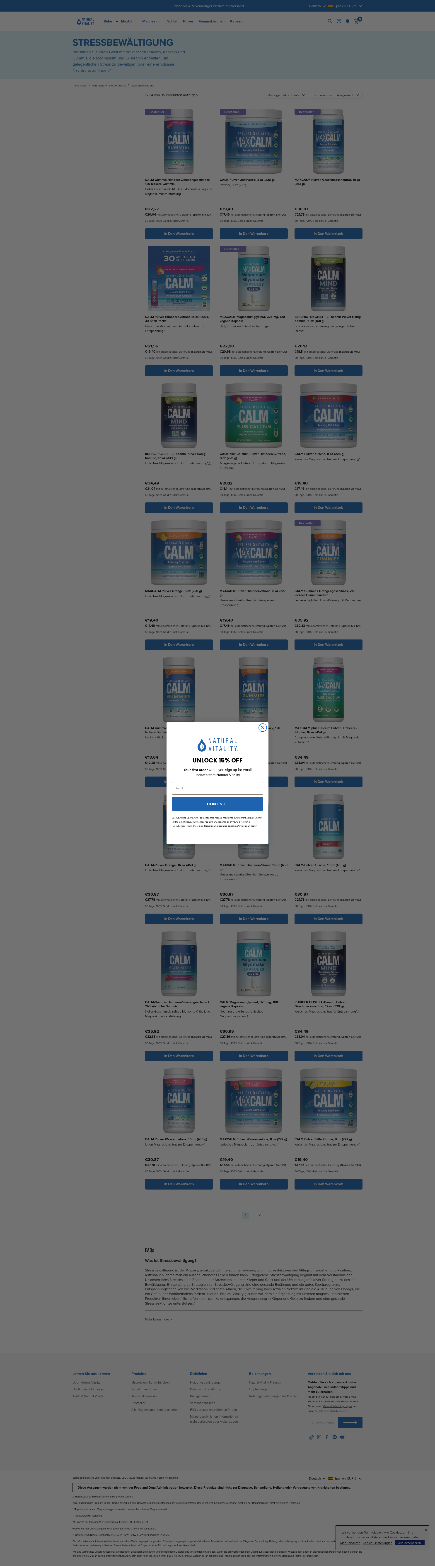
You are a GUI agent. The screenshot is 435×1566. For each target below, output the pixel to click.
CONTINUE (217, 804)
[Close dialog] (263, 728)
